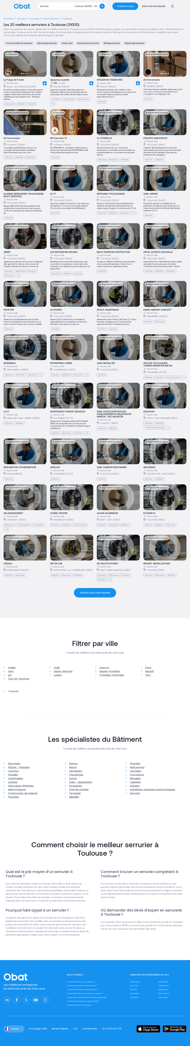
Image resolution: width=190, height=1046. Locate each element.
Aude (57, 667)
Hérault (149, 671)
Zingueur (135, 786)
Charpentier (76, 774)
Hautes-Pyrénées (109, 671)
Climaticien (75, 771)
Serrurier (135, 793)
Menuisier (135, 778)
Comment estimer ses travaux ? (82, 985)
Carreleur (135, 771)
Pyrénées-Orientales (111, 675)
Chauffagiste (15, 778)
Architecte (163, 981)
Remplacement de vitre (88, 43)
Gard (148, 667)
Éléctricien (135, 981)
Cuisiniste (135, 782)
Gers (11, 671)
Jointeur (13, 782)
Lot (10, 675)
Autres (73, 778)
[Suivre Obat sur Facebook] (16, 999)
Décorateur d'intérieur (21, 786)
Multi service (137, 767)
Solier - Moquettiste (80, 782)
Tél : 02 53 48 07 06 (111, 1028)
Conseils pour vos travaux (79, 1005)
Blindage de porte (112, 43)
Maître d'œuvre (17, 789)
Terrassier (75, 793)
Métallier (74, 797)
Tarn (148, 675)
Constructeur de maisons (23, 793)
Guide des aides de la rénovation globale (87, 997)
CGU (75, 1028)
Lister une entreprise (153, 6)
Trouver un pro (125, 6)
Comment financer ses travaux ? (82, 989)
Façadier (13, 774)
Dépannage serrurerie (47, 43)
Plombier (135, 763)
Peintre (73, 763)
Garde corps (67, 43)
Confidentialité (89, 1028)
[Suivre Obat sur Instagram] (45, 999)
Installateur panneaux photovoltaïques (152, 789)
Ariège (12, 667)
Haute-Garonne (63, 671)
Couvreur (13, 771)
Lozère (57, 675)
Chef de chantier (79, 789)
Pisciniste (13, 797)
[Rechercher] (102, 6)
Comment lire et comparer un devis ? (85, 993)
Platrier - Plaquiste (19, 767)
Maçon (73, 767)
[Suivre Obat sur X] (26, 999)
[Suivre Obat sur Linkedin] (7, 999)
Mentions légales (60, 1028)
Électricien (14, 763)
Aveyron (104, 667)
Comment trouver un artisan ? (81, 981)
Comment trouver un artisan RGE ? (83, 1001)
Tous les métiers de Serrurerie (18, 43)
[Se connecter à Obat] (172, 6)
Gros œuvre (137, 774)
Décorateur (163, 993)
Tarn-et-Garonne (18, 678)
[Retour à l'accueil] (22, 6)
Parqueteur (75, 786)
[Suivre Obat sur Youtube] (35, 999)
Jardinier (134, 997)
